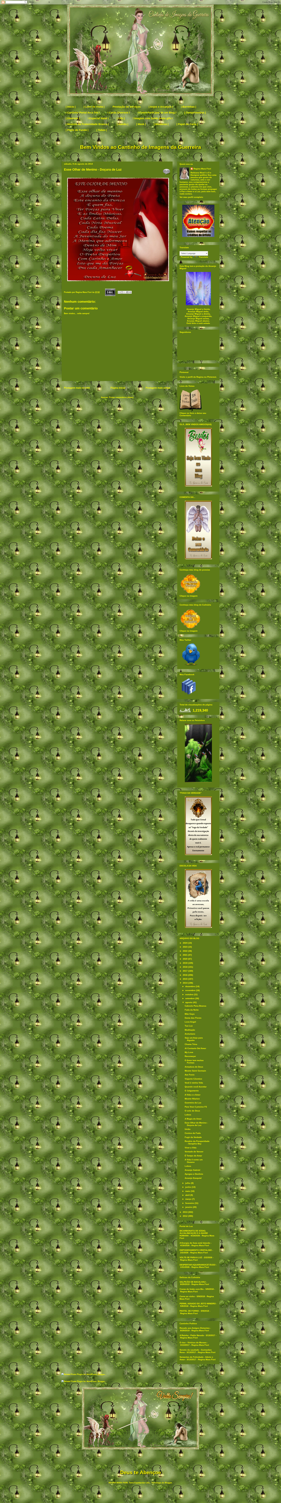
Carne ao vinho (187, 1296)
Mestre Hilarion (192, 1099)
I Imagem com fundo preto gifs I (153, 118)
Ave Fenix (190, 1075)
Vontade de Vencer (194, 1151)
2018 (185, 967)
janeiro (189, 1207)
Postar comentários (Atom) (121, 397)
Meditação (190, 1030)
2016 (185, 975)
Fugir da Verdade (193, 1137)
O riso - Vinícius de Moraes (193, 1342)
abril (187, 1195)
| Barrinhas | (188, 106)
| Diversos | (73, 118)
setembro (190, 998)
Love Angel (190, 1022)
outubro (189, 994)
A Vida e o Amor (192, 1095)
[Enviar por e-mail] (119, 292)
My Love (189, 1052)
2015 (185, 979)
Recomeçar (190, 1056)
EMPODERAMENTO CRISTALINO (196, 1250)
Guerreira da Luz (193, 1102)
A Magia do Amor (193, 1119)
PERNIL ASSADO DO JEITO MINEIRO (198, 1303)
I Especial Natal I (98, 118)
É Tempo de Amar (193, 1155)
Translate (203, 257)
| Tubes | (101, 130)
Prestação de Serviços (127, 106)
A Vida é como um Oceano (194, 1160)
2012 (185, 1216)
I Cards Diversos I (119, 112)
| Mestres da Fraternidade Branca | (87, 124)
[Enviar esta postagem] (110, 292)
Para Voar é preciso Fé (196, 1107)
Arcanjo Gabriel (192, 1170)
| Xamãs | (122, 124)
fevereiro (190, 1203)
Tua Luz (189, 1026)
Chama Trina (191, 1044)
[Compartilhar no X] (124, 292)
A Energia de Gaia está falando (195, 1243)
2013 (185, 1212)
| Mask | (141, 124)
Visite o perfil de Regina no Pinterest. (198, 377)
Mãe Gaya (190, 1014)
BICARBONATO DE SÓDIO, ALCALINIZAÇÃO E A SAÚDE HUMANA (194, 1233)
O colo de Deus (192, 1111)
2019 (185, 963)
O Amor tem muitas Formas (194, 1061)
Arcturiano (190, 1034)
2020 (185, 959)
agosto (189, 1002)
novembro (190, 990)
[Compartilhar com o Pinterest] (130, 292)
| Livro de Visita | (94, 106)
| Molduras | (161, 124)
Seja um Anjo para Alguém (194, 1039)
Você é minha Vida (194, 1083)
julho (188, 1183)
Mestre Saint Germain (195, 1071)
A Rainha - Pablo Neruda (192, 1335)
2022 (185, 951)
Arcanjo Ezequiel (193, 1178)
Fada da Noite (192, 1010)
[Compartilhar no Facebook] (127, 292)
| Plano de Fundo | (77, 130)
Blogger (168, 1483)
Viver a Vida (190, 1147)
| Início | (71, 106)
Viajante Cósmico (193, 1079)
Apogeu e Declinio (194, 1174)
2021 (185, 955)
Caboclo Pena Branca (195, 1006)
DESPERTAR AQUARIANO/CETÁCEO (197, 1265)
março (188, 1199)
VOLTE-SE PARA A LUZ (191, 1257)
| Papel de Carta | (187, 124)
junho (188, 1187)
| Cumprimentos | (195, 112)
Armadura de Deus (194, 1067)
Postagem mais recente (77, 388)
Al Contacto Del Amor (195, 1048)
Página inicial (117, 388)
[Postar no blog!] (121, 292)
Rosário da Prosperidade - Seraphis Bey (197, 1142)
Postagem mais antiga (158, 388)
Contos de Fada (193, 1133)
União (188, 1129)
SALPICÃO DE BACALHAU (193, 1282)
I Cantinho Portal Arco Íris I (83, 112)
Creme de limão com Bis (192, 1289)
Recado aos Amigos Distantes (195, 1328)
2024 (185, 943)
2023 (185, 947)
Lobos (188, 1114)
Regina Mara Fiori (84, 292)
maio (188, 1191)
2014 (185, 983)
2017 (185, 971)
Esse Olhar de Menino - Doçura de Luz (196, 1124)
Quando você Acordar (196, 1087)
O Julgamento (192, 1090)
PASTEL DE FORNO (189, 1311)
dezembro (190, 986)
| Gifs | (121, 118)
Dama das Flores (193, 1018)
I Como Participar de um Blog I (157, 112)
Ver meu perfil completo (191, 197)
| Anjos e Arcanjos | (161, 106)
